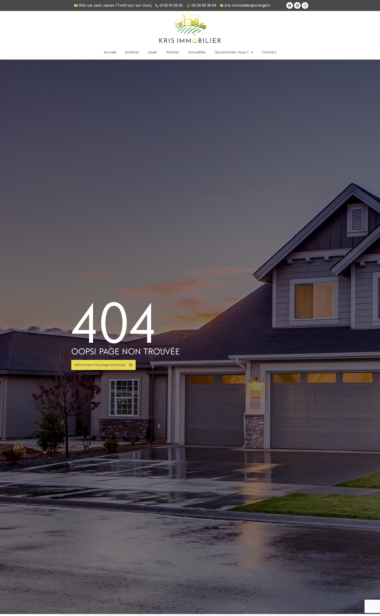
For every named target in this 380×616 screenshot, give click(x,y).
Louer (152, 52)
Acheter (132, 52)
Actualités (197, 52)
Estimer (172, 52)
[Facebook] (289, 5)
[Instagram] (305, 5)
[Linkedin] (297, 5)
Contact (269, 52)
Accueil (110, 52)
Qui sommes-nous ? (231, 52)
